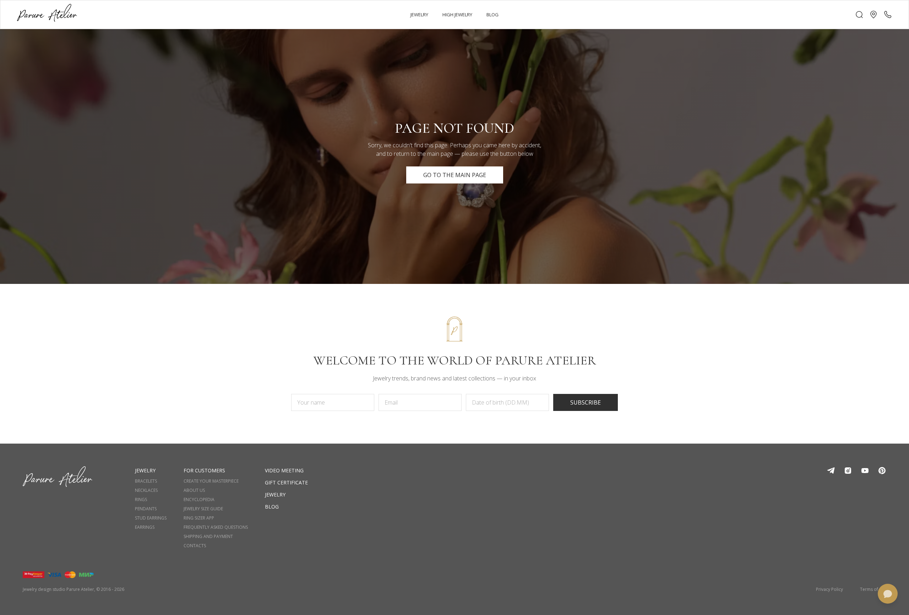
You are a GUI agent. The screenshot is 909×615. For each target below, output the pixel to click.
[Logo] (47, 14)
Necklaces (146, 490)
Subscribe (585, 402)
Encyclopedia (199, 500)
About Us (194, 490)
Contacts (195, 546)
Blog (272, 506)
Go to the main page (454, 175)
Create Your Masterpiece (211, 481)
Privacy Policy (829, 589)
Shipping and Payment (208, 536)
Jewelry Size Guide (203, 509)
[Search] (859, 14)
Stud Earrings (151, 518)
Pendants (146, 509)
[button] (873, 14)
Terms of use (873, 589)
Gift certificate (286, 482)
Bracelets (146, 481)
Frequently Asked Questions (216, 527)
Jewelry (275, 494)
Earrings (144, 527)
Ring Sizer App (199, 518)
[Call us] (887, 14)
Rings (141, 500)
